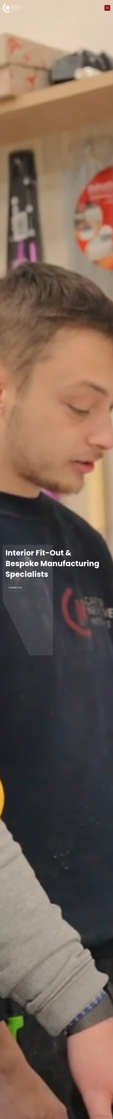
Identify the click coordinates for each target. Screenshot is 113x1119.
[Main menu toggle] (107, 8)
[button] (15, 587)
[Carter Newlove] (12, 8)
